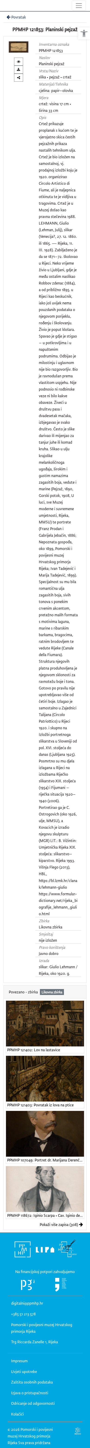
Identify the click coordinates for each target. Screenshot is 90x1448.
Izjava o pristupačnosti (29, 1392)
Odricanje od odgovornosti (33, 1403)
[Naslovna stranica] (4, 5)
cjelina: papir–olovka (56, 90)
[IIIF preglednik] (18, 62)
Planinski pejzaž (51, 63)
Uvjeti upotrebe (24, 1371)
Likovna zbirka (50, 927)
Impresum (19, 1360)
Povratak (18, 17)
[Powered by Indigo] (78, 1430)
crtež (67, 77)
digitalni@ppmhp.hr (27, 1303)
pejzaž (54, 77)
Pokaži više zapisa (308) (59, 1224)
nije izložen (48, 940)
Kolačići (17, 1414)
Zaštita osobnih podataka (32, 1382)
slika (42, 77)
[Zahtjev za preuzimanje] (18, 70)
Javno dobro (48, 953)
